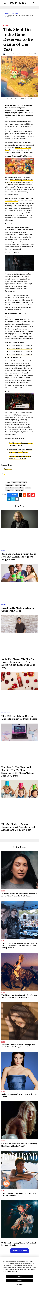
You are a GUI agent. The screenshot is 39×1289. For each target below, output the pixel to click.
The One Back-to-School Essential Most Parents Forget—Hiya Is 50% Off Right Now (19, 827)
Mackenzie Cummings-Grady (15, 54)
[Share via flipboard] (33, 495)
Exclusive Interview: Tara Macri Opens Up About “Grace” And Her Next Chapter (19, 894)
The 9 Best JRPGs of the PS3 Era (19, 351)
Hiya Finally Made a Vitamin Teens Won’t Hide (17, 609)
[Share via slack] (13, 499)
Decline (19, 1280)
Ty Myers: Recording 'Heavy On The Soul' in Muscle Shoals (18, 1244)
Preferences (19, 1284)
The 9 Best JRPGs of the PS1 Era (19, 345)
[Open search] (34, 3)
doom (25, 482)
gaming (28, 487)
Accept (19, 1276)
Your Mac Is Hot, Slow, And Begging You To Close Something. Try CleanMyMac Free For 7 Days (17, 771)
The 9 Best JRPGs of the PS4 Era (19, 354)
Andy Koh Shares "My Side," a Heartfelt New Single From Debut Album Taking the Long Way (18, 663)
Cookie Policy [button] (8, 1269)
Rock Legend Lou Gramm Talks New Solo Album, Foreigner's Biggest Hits (18, 556)
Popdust (6, 13)
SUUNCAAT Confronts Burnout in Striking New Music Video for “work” (19, 1145)
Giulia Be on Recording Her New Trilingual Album (19, 1095)
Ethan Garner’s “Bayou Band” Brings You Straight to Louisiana (18, 1194)
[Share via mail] (17, 499)
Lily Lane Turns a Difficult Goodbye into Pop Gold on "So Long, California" (18, 1045)
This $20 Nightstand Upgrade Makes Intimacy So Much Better (19, 717)
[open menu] (5, 3)
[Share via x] (20, 495)
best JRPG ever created (14, 319)
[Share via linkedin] (9, 499)
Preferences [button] (15, 1271)
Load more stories (19, 1251)
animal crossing (16, 482)
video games (19, 490)
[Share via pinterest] (28, 495)
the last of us (9, 490)
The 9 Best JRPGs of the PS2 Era (19, 348)
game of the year (20, 485)
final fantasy (9, 485)
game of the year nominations (14, 487)
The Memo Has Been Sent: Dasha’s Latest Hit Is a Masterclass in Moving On (19, 996)
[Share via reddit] (24, 495)
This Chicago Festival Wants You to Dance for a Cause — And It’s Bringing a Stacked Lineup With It (19, 945)
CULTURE (15, 13)
